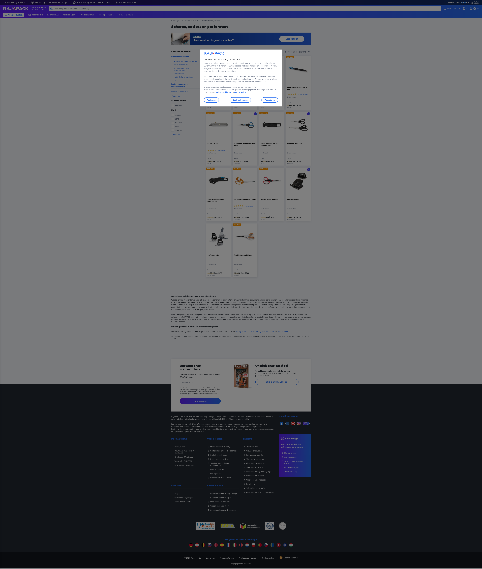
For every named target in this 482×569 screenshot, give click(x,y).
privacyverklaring (223, 92)
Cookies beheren (240, 100)
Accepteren (270, 100)
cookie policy (240, 92)
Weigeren (211, 100)
